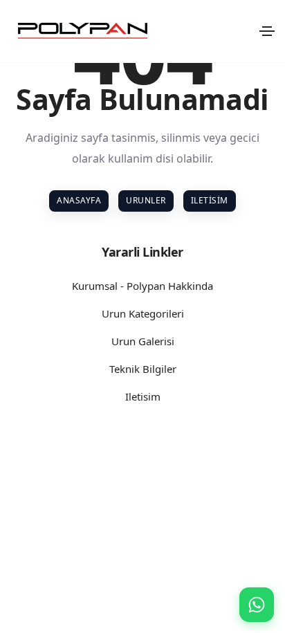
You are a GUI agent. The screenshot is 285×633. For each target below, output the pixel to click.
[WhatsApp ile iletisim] (256, 604)
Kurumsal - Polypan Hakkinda (142, 286)
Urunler (146, 200)
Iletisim (209, 200)
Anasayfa (79, 200)
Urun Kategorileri (143, 313)
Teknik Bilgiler (142, 369)
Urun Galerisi (142, 341)
